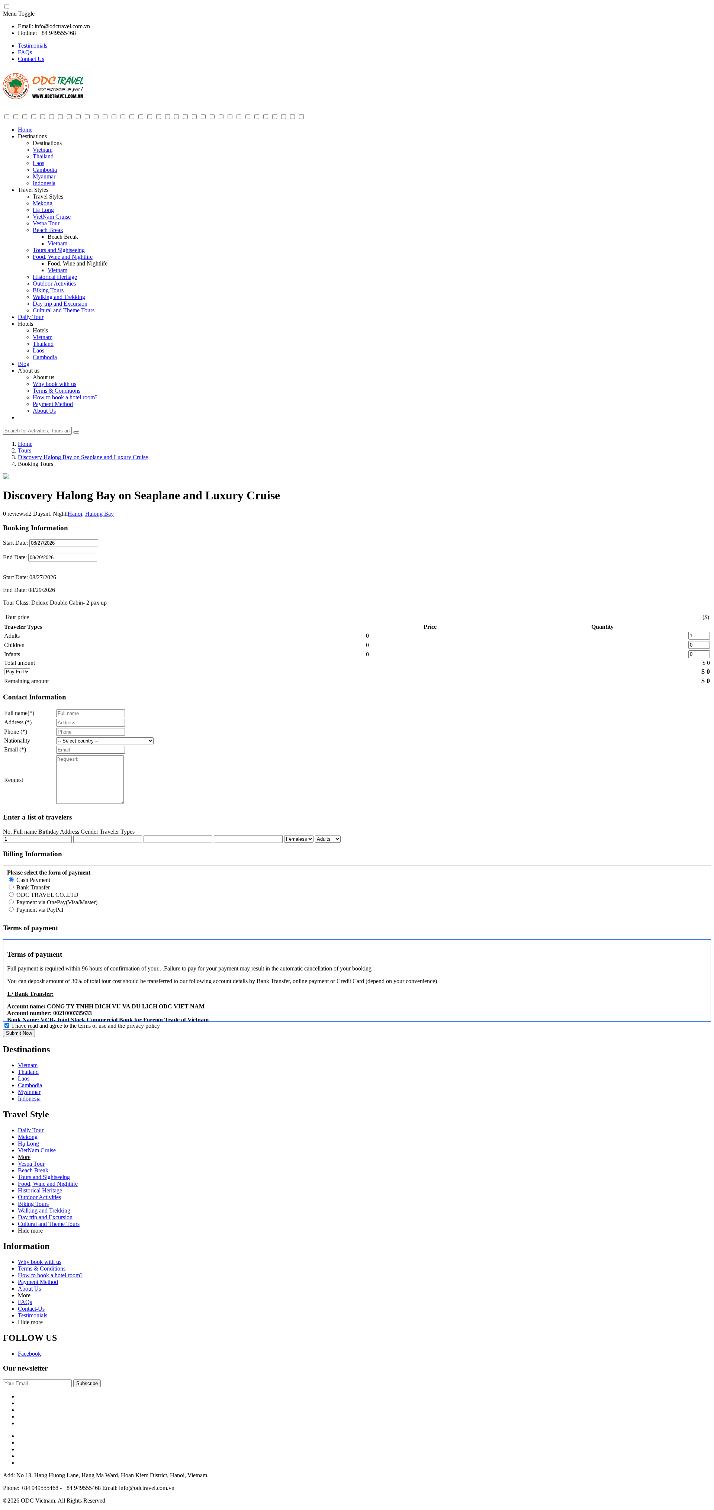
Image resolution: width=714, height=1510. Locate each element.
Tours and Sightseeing (59, 250)
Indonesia (44, 183)
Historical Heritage (55, 277)
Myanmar (44, 176)
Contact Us (31, 59)
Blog (23, 364)
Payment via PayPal (39, 910)
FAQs (25, 52)
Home (25, 129)
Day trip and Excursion (60, 303)
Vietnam (42, 150)
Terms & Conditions (56, 390)
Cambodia (45, 170)
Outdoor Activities (54, 283)
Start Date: (15, 543)
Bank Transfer (32, 887)
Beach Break (48, 230)
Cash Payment (32, 880)
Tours (24, 450)
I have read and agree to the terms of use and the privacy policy (86, 1026)
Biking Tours (48, 290)
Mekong (42, 203)
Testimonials (32, 45)
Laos (38, 163)
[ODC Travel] (43, 97)
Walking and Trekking (59, 297)
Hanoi (75, 514)
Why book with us (54, 384)
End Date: (15, 557)
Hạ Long (43, 210)
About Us (44, 411)
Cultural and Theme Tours (63, 310)
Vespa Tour (46, 223)
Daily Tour (31, 317)
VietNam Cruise (52, 216)
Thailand (43, 156)
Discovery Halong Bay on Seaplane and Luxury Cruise (83, 457)
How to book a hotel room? (65, 397)
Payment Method (53, 404)
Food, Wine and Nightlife (63, 257)
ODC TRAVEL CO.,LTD (46, 895)
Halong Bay (99, 514)
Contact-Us (31, 1308)
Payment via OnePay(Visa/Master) (56, 902)
